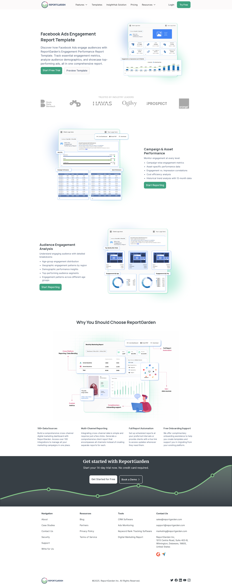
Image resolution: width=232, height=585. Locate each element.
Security (45, 537)
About (44, 519)
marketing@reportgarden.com (171, 531)
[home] (53, 4)
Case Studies (48, 525)
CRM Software (125, 519)
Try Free (184, 4)
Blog (82, 519)
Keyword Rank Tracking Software (135, 531)
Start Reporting (155, 185)
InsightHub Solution (116, 4)
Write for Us (47, 548)
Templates (97, 4)
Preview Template (76, 70)
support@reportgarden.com (170, 525)
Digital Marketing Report (130, 537)
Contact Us (47, 531)
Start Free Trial (51, 70)
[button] (81, 4)
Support (45, 543)
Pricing (134, 4)
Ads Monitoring (126, 525)
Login (171, 4)
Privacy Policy (87, 531)
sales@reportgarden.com (169, 519)
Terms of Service (88, 537)
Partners (84, 525)
